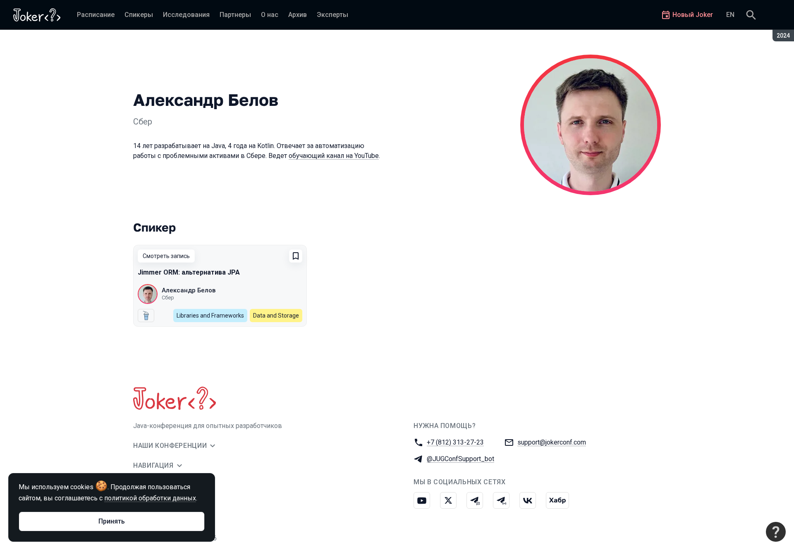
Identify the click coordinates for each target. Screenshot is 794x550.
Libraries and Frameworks (210, 315)
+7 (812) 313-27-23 (455, 442)
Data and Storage (276, 315)
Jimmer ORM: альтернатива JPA (189, 272)
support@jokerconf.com (551, 442)
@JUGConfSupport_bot (460, 459)
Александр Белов (188, 290)
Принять (111, 521)
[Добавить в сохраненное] (295, 256)
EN (730, 15)
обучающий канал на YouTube (334, 156)
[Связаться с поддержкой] (776, 532)
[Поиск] (751, 15)
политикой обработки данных (150, 498)
